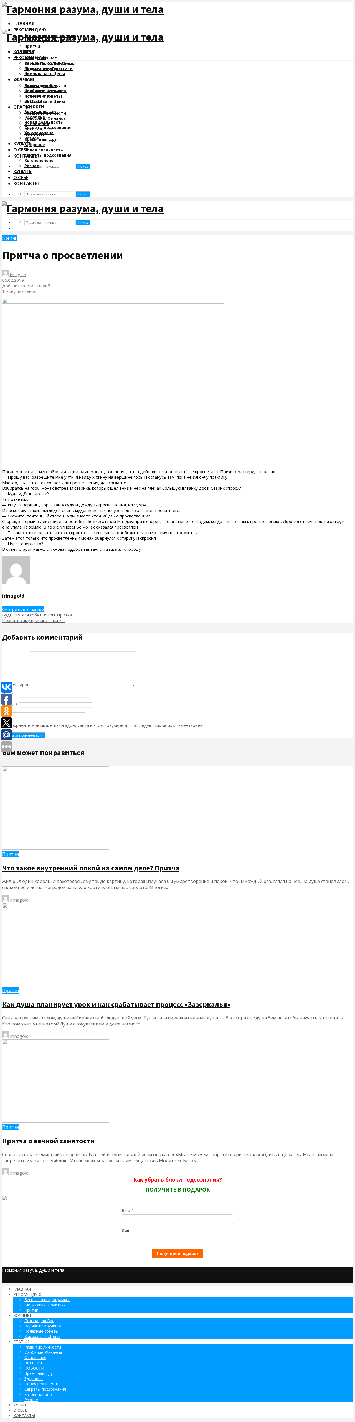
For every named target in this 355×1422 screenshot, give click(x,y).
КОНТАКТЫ (26, 184)
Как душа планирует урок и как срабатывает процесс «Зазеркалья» (116, 1004)
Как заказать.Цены (44, 73)
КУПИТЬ (22, 144)
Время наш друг (41, 139)
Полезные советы (43, 96)
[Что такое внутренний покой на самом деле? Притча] (55, 848)
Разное (31, 165)
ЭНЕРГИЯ (33, 128)
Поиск (83, 166)
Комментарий (16, 684)
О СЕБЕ (20, 177)
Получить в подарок (178, 1253)
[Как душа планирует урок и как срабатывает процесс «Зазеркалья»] (55, 984)
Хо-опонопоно (39, 160)
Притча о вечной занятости (48, 1140)
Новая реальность (43, 150)
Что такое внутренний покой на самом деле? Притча (90, 867)
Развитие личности (45, 113)
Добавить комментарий (26, 285)
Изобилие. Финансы (45, 118)
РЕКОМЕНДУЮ (29, 30)
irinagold (17, 274)
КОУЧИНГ (24, 80)
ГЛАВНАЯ (23, 24)
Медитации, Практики (48, 68)
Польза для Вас (40, 85)
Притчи (32, 46)
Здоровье (34, 144)
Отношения (36, 123)
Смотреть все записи (23, 609)
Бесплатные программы (49, 63)
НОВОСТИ (34, 106)
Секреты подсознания (48, 127)
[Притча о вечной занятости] (55, 1121)
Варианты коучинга (45, 90)
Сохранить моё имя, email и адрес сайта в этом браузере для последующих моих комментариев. (106, 725)
